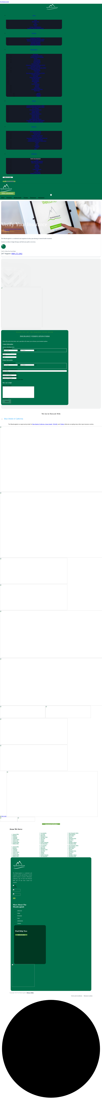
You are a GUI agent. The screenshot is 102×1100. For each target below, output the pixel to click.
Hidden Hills (16, 843)
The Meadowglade (4, 1)
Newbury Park (44, 837)
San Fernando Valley (73, 833)
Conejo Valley (16, 839)
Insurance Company (10, 373)
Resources (33, 197)
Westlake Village (73, 842)
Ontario (42, 839)
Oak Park (43, 838)
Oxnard (42, 841)
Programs (9, 197)
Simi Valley (71, 835)
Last (35, 350)
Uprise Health (48, 424)
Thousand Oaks (72, 838)
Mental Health (17, 197)
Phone (7, 352)
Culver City (15, 841)
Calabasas (15, 837)
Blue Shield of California (38, 424)
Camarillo (15, 838)
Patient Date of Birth (10, 369)
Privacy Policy (30, 992)
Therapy (26, 197)
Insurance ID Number (10, 376)
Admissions (41, 197)
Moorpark (43, 835)
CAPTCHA (5, 399)
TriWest (62, 424)
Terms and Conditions (76, 995)
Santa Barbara (72, 834)
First (19, 350)
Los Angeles (43, 833)
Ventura (70, 841)
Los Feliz (43, 834)
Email (4, 355)
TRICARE (55, 424)
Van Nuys (71, 839)
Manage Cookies (88, 995)
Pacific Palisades (44, 842)
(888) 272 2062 (16, 254)
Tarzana (70, 837)
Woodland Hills (72, 843)
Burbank (15, 835)
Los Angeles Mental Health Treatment (13, 229)
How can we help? (7, 385)
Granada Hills (16, 842)
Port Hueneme (44, 843)
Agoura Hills (16, 834)
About (2, 197)
